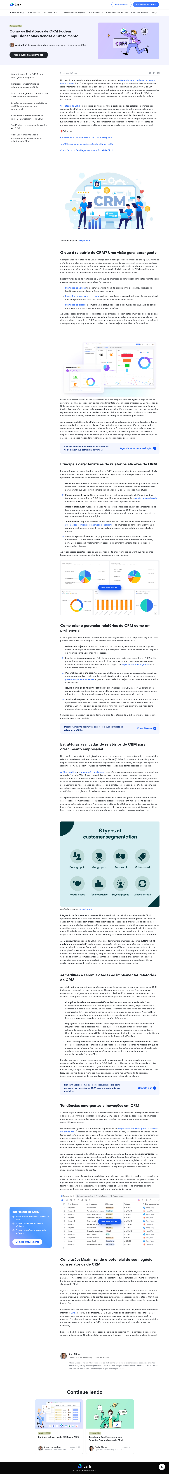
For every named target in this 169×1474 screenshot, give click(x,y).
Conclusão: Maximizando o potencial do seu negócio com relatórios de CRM (26, 137)
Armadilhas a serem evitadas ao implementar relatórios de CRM (27, 117)
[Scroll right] (156, 13)
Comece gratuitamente (27, 1242)
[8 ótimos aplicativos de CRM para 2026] (59, 1426)
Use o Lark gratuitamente (28, 54)
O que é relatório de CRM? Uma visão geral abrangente (27, 76)
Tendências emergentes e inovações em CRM (29, 127)
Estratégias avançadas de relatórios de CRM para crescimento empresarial (29, 106)
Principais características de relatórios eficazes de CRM (25, 85)
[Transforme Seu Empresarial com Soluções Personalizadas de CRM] (110, 1426)
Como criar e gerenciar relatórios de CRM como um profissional (29, 95)
